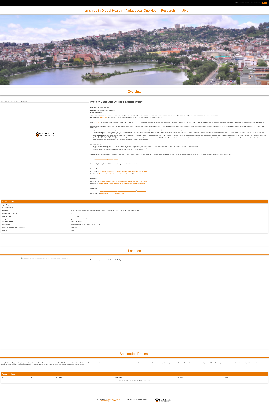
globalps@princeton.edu (114, 399)
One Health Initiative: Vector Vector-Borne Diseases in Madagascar (115, 173)
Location (134, 251)
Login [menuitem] (264, 3)
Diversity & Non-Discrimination (108, 400)
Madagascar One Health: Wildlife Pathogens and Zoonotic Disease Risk (117, 183)
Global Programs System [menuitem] (242, 2)
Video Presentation (143, 171)
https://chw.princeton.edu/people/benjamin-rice (106, 159)
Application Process (134, 354)
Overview (134, 92)
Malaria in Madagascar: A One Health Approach (112, 193)
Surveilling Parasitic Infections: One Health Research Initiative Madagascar (119, 171)
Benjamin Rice (103, 117)
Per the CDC (97, 122)
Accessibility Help (108, 401)
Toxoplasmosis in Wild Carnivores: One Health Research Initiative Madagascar (119, 181)
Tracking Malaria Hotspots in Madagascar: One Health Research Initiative (118, 191)
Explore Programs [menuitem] (255, 2)
